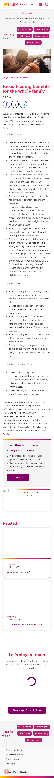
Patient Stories (24, 29)
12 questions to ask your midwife (25, 624)
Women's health (21, 77)
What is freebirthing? (18, 572)
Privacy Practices (13, 750)
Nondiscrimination (14, 754)
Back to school (33, 42)
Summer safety (41, 36)
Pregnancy (8, 77)
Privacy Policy (12, 759)
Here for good (42, 29)
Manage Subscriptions (28, 710)
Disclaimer (10, 763)
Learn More (18, 477)
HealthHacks (24, 36)
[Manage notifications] (6, 771)
